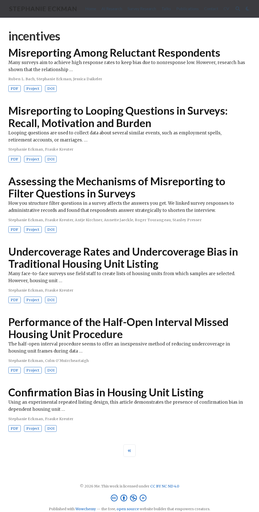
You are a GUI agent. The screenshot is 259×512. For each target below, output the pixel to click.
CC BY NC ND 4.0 (164, 486)
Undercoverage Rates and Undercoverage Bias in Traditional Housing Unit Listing (123, 257)
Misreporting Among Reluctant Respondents (114, 52)
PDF (14, 88)
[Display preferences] (247, 9)
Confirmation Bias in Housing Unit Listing (105, 392)
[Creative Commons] (129, 498)
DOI (50, 88)
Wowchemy (85, 509)
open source (128, 509)
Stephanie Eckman (43, 8)
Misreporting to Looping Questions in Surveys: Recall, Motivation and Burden (118, 116)
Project (32, 88)
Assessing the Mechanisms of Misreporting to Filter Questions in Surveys (116, 187)
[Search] (237, 9)
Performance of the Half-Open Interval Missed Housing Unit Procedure (118, 328)
